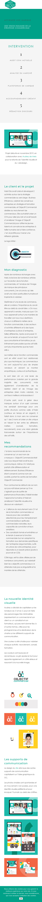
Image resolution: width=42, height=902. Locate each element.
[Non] (39, 894)
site (17, 768)
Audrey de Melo (29, 156)
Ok (21, 898)
